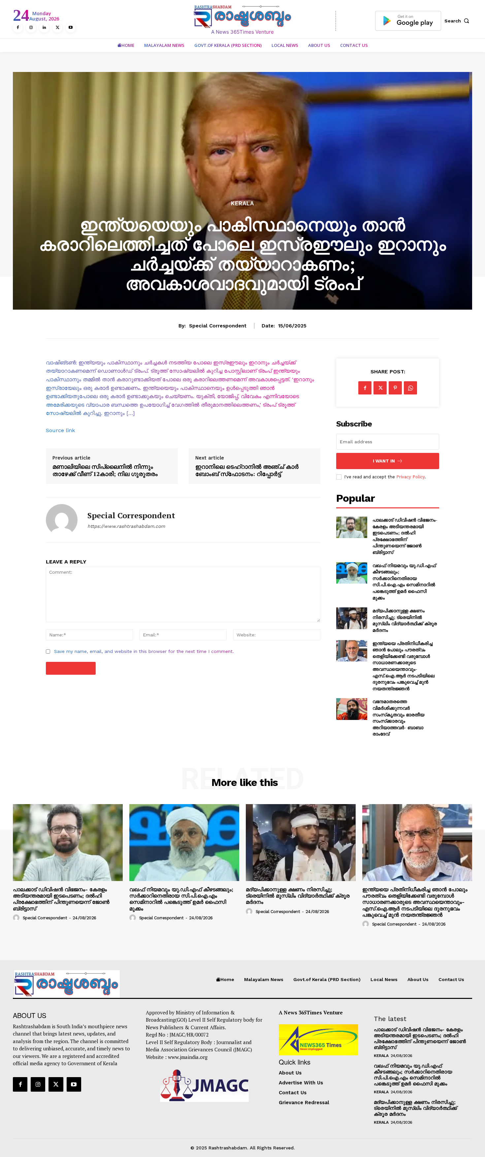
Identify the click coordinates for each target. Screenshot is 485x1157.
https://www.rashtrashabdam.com (126, 526)
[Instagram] (31, 28)
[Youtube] (71, 28)
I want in (384, 461)
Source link (60, 430)
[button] (458, 21)
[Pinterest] (395, 387)
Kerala (242, 203)
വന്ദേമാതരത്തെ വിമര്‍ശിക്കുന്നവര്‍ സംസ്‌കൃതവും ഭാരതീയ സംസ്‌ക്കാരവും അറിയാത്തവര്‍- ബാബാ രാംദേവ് (398, 717)
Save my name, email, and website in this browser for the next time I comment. (144, 651)
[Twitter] (57, 28)
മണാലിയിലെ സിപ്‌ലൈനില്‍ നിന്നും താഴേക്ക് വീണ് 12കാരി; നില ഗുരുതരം (105, 470)
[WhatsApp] (410, 387)
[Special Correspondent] (62, 520)
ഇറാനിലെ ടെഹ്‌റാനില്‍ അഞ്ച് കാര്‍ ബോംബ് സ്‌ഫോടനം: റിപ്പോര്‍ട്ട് (247, 470)
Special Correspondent (217, 326)
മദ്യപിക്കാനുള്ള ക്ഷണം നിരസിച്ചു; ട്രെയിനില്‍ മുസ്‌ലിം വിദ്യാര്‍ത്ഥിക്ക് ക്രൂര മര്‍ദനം (404, 620)
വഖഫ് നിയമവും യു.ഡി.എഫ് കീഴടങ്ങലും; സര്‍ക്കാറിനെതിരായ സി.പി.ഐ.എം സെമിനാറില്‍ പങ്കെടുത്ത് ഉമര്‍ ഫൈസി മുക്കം (404, 581)
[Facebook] (18, 28)
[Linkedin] (44, 28)
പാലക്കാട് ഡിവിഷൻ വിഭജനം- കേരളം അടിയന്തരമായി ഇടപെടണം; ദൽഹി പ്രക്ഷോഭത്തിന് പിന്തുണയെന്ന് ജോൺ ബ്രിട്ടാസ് (404, 536)
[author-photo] (17, 917)
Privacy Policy (410, 476)
